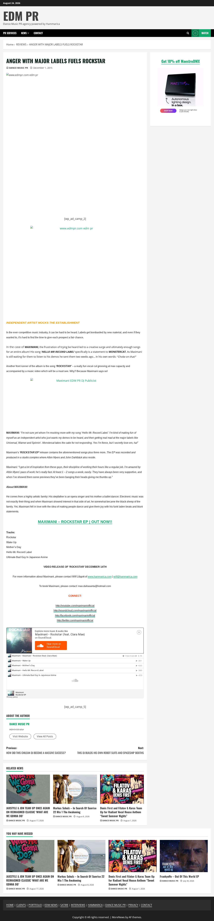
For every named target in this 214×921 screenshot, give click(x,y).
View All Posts (45, 736)
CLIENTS (21, 905)
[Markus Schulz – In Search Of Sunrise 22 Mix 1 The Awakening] (75, 789)
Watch (205, 33)
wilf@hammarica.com (125, 576)
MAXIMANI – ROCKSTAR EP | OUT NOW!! (75, 522)
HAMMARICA (95, 905)
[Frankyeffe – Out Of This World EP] (184, 856)
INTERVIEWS (78, 905)
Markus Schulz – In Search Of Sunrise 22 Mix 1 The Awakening (74, 810)
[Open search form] (188, 33)
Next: (110, 750)
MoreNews (118, 917)
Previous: (36, 750)
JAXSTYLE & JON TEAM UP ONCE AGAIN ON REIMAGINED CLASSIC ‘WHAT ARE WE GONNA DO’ (28, 812)
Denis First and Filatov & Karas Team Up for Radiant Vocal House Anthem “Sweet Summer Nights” (121, 812)
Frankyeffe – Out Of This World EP (179, 876)
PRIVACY (133, 905)
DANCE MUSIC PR (18, 67)
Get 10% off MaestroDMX (180, 61)
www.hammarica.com (100, 576)
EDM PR (21, 15)
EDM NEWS (51, 905)
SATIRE (64, 905)
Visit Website (20, 736)
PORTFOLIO (35, 905)
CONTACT (38, 33)
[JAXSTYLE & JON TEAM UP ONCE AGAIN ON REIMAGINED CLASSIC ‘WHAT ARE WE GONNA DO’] (28, 789)
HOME (10, 905)
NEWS (24, 33)
